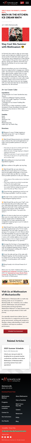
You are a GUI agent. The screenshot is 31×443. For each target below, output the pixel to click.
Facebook (5, 271)
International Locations (6, 407)
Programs (5, 402)
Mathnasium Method (5, 397)
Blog (17, 421)
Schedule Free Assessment (15, 331)
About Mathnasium (21, 396)
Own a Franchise (21, 400)
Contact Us (5, 412)
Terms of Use (5, 434)
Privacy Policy (12, 428)
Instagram (14, 271)
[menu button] (22, 3)
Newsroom (19, 413)
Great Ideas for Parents (11, 10)
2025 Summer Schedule (14, 348)
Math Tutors (19, 404)
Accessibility (5, 428)
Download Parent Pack (8, 392)
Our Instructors (6, 416)
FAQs (17, 417)
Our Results (5, 421)
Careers (18, 409)
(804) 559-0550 (7, 388)
